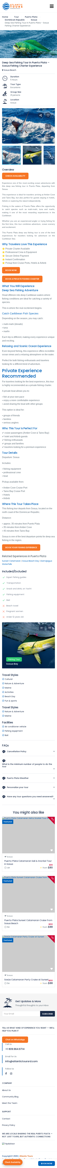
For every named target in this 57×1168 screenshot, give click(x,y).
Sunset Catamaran (11, 561)
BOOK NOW (11, 270)
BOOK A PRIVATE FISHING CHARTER (22, 279)
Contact (6, 1118)
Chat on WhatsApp (15, 1039)
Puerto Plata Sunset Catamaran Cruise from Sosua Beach (28, 922)
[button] (48, 136)
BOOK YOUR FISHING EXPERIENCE (21, 547)
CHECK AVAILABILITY (15, 175)
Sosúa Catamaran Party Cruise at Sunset (26, 979)
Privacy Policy (8, 1125)
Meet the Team (9, 1103)
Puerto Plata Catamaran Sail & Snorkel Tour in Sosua (28, 862)
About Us (6, 1090)
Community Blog (10, 1096)
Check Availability (12, 1162)
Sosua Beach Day (30, 561)
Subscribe (47, 1013)
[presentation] (42, 628)
